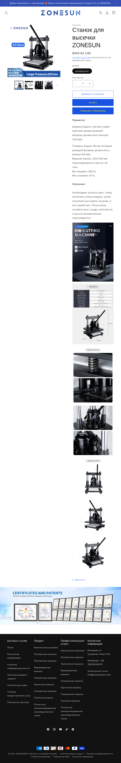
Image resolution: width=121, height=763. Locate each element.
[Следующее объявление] (115, 3)
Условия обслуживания (40, 757)
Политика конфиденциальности (99, 754)
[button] (6, 13)
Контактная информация (82, 757)
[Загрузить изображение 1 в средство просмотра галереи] (19, 85)
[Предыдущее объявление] (6, 3)
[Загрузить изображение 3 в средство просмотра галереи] (49, 85)
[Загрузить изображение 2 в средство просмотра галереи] (39, 85)
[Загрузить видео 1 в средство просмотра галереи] (29, 85)
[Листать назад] (10, 85)
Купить (93, 102)
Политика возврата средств (72, 754)
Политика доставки (61, 757)
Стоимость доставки (81, 57)
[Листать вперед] (57, 85)
